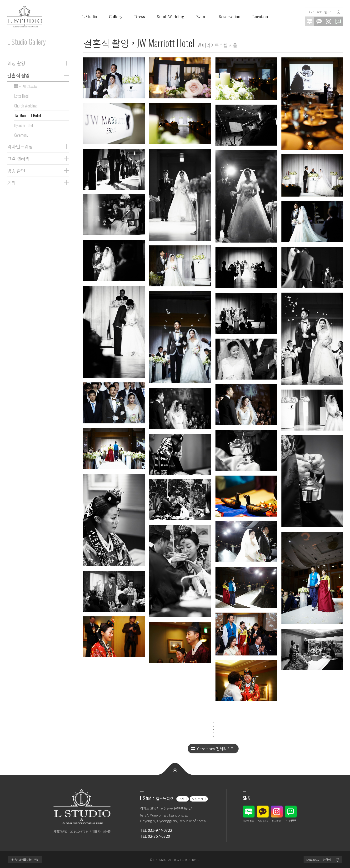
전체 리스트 (27, 86)
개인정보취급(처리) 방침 (25, 860)
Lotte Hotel (21, 96)
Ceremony (21, 135)
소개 (181, 799)
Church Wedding (25, 106)
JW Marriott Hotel (27, 115)
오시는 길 (197, 799)
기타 (11, 182)
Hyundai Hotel (23, 125)
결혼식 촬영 (18, 75)
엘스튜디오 (26, 16)
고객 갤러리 (18, 158)
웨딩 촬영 (16, 63)
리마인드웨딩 (20, 146)
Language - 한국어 (319, 12)
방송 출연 (16, 170)
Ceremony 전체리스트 (215, 748)
